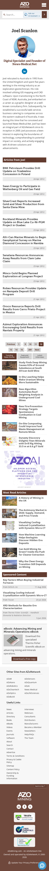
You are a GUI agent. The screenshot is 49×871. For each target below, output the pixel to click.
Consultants (29, 716)
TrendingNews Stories (9, 356)
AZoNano (11, 682)
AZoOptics (11, 693)
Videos (10, 727)
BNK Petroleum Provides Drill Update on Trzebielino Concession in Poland (21, 171)
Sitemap (10, 765)
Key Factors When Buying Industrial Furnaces (23, 581)
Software (11, 738)
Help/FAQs (29, 734)
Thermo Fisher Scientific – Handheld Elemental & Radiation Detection (21, 614)
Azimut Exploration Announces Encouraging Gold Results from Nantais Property (23, 327)
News (9, 709)
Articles (10, 713)
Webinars (28, 713)
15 (22, 349)
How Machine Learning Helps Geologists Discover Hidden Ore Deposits (32, 539)
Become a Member (33, 727)
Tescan (11, 599)
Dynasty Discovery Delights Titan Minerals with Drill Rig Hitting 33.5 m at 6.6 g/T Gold (32, 442)
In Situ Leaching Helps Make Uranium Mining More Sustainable (31, 379)
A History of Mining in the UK (31, 499)
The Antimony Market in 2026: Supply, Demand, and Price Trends (33, 512)
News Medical (30, 689)
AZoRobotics (12, 686)
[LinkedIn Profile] (24, 71)
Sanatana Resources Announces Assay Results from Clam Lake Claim (23, 258)
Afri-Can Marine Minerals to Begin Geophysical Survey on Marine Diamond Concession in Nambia (24, 240)
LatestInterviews (40, 356)
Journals (10, 734)
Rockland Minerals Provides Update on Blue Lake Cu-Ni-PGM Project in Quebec (24, 222)
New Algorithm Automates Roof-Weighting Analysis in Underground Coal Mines (31, 394)
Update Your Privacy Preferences (26, 862)
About (9, 741)
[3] (9, 392)
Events (10, 731)
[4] (9, 409)
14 (16, 349)
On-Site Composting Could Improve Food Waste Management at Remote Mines (31, 427)
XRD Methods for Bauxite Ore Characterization (20, 607)
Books (9, 720)
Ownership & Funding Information (13, 776)
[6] (9, 441)
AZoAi (27, 686)
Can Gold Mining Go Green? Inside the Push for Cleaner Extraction (32, 551)
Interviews (29, 709)
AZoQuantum (30, 682)
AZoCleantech (13, 689)
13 (11, 349)
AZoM (9, 678)
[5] (9, 426)
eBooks (10, 723)
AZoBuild (11, 696)
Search (10, 745)
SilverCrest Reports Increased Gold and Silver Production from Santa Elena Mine (23, 204)
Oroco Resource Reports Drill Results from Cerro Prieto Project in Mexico (24, 309)
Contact (10, 748)
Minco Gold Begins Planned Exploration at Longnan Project (23, 275)
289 (30, 349)
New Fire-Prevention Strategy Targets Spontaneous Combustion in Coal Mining (30, 412)
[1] (9, 365)
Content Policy (13, 769)
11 (36, 344)
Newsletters (29, 731)
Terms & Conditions (15, 756)
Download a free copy (24, 658)
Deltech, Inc (13, 587)
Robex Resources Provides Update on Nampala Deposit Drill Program (24, 291)
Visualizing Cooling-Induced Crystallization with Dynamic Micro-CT (32, 525)
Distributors (29, 720)
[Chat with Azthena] (42, 865)
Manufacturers (31, 723)
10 (30, 344)
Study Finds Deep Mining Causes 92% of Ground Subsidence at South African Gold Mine (33, 366)
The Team (28, 738)
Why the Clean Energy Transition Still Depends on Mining (32, 564)
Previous (11, 344)
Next (37, 349)
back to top (39, 786)
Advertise (11, 752)
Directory (11, 716)
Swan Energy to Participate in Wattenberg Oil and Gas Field (21, 187)
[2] (9, 380)
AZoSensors (29, 678)
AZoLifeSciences (31, 693)
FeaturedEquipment (24, 356)
